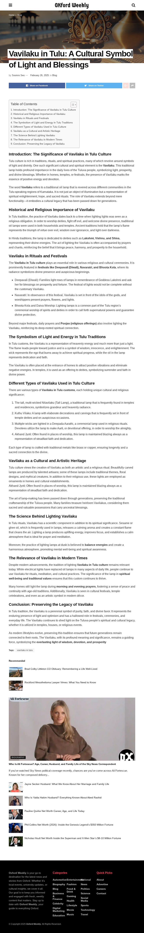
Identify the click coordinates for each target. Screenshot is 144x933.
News (84, 884)
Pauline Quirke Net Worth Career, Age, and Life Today (54, 811)
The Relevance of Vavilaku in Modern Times (37, 139)
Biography (18, 757)
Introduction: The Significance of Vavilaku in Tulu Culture (44, 109)
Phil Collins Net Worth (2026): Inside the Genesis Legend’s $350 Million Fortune (69, 824)
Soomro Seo (18, 75)
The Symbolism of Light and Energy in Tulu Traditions (43, 122)
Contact (101, 893)
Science (85, 893)
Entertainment (75, 879)
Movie (70, 909)
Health (70, 900)
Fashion (72, 884)
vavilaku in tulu (25, 650)
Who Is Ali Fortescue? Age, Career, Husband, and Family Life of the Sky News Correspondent (62, 764)
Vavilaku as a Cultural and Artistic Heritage (36, 131)
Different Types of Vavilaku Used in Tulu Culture (39, 126)
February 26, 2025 (39, 75)
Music (70, 914)
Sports (85, 905)
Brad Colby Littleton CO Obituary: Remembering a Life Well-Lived (61, 668)
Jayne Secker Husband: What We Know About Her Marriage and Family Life (67, 784)
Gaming (71, 896)
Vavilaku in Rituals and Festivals (31, 118)
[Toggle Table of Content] (72, 105)
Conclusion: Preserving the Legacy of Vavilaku (39, 143)
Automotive (60, 879)
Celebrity (58, 903)
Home (12, 15)
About (100, 879)
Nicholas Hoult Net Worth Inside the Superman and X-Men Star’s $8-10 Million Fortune (73, 838)
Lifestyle (72, 905)
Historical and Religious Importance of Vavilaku (39, 114)
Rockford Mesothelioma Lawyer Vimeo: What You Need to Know (60, 682)
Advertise (102, 884)
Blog (19, 15)
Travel (84, 914)
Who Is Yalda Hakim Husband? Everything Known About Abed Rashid (63, 797)
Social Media (84, 899)
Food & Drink (71, 890)
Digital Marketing (59, 909)
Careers (101, 888)
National (86, 879)
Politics (85, 888)
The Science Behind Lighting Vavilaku (34, 135)
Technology (88, 909)
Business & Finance (58, 896)
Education (59, 915)
